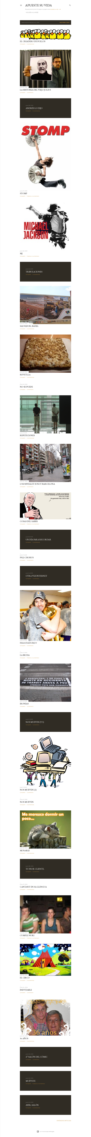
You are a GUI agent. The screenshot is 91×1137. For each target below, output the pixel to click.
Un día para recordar (38, 539)
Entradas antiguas (64, 1120)
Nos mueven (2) (28, 789)
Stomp (23, 193)
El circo (25, 977)
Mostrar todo (64, 22)
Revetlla (25, 374)
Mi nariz (25, 850)
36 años (24, 1038)
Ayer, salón (32, 1105)
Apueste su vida (38, 5)
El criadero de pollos (32, 41)
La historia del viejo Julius (35, 89)
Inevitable (26, 989)
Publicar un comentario (33, 196)
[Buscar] (70, 5)
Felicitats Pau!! (28, 642)
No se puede (26, 386)
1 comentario (30, 92)
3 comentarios (30, 44)
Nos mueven (27, 802)
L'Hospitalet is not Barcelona (37, 484)
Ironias (24, 703)
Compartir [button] (22, 44)
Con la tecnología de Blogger (47, 1131)
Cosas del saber (29, 521)
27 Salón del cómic (36, 1056)
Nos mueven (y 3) (35, 722)
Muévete (30, 1081)
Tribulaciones (34, 271)
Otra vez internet (36, 575)
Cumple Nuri (27, 935)
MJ (21, 253)
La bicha (25, 655)
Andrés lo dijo (34, 108)
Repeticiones (27, 435)
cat (60, 9)
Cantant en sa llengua (33, 886)
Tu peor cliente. (35, 868)
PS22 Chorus (27, 557)
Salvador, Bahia (29, 326)
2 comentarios (36, 274)
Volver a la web (32, 12)
